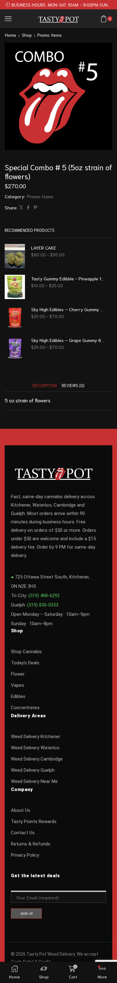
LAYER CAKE (43, 247)
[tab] (44, 385)
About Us (20, 810)
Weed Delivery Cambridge (37, 759)
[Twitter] (21, 207)
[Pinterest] (34, 207)
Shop (27, 35)
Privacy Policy (25, 855)
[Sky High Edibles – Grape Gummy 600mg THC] (15, 348)
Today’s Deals (25, 663)
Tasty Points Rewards (33, 821)
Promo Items (49, 35)
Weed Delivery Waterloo (35, 748)
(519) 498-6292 (44, 595)
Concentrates (25, 707)
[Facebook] (28, 207)
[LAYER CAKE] (15, 256)
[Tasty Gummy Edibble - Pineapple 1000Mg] (15, 287)
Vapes (17, 685)
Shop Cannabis (26, 651)
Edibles (18, 696)
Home (10, 35)
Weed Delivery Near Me (34, 781)
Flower (18, 674)
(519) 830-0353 (42, 605)
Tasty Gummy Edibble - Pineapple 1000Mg (68, 278)
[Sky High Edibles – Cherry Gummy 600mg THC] (15, 318)
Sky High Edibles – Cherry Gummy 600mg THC (68, 309)
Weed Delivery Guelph (33, 770)
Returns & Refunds (30, 844)
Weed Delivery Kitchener (35, 736)
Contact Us (23, 833)
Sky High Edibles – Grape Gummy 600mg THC (68, 340)
